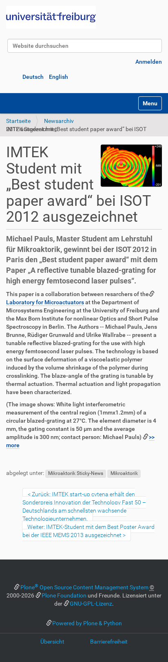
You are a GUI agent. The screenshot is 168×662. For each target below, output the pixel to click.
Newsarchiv (59, 121)
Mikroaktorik (124, 473)
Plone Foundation (64, 595)
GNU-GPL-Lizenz (91, 603)
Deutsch (33, 77)
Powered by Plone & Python (87, 623)
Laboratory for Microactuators (45, 302)
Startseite (18, 121)
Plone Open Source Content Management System (84, 587)
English (58, 77)
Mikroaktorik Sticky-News (75, 473)
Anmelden (148, 61)
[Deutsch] (51, 17)
